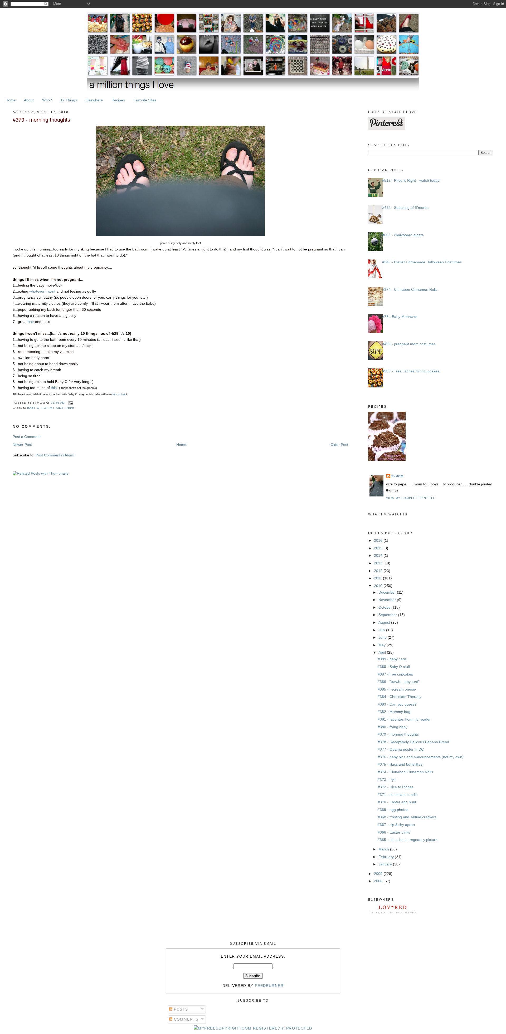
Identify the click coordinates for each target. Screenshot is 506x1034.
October (385, 607)
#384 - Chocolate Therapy (399, 697)
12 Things (68, 100)
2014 (378, 555)
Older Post (339, 444)
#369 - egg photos (393, 809)
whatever (37, 291)
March (384, 849)
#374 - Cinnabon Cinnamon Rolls (409, 289)
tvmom (397, 476)
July (382, 630)
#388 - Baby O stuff (394, 666)
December (387, 592)
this (54, 388)
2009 (378, 873)
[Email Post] (70, 402)
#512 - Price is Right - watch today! (411, 180)
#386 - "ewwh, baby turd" (399, 682)
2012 (378, 571)
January (385, 864)
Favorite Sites (144, 100)
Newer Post (22, 444)
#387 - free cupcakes (395, 674)
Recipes (118, 100)
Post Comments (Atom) (55, 455)
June (383, 637)
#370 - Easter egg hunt (397, 802)
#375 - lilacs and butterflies (400, 764)
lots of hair (119, 394)
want (51, 291)
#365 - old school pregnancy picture (407, 840)
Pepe (70, 407)
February (386, 857)
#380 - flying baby (392, 727)
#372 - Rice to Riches (395, 787)
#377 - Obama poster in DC (401, 749)
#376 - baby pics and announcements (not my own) (421, 757)
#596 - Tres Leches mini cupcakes (410, 371)
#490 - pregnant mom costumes (409, 344)
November (387, 600)
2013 (378, 563)
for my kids (53, 407)
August (384, 622)
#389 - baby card (392, 659)
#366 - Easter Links (394, 832)
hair (31, 321)
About (29, 100)
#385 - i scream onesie (397, 689)
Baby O (33, 407)
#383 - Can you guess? (397, 704)
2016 (378, 540)
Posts (180, 1009)
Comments (185, 1019)
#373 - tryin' (387, 779)
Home (11, 100)
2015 (378, 548)
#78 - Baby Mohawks (399, 316)
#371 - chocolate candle (398, 794)
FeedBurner (269, 985)
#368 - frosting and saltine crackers (407, 817)
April (382, 652)
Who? (47, 100)
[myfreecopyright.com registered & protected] (253, 1028)
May (382, 645)
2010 (378, 586)
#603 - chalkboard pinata (403, 235)
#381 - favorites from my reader (404, 719)
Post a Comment (27, 437)
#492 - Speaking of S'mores (405, 207)
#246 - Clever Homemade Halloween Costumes (422, 262)
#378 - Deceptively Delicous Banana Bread (413, 742)
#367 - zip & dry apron (396, 825)
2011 (378, 578)
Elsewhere (94, 100)
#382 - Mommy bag (394, 712)
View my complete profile (410, 498)
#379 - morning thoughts (41, 120)
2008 (378, 881)
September (388, 615)
